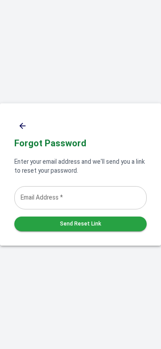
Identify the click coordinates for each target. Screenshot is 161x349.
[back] (22, 126)
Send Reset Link (80, 224)
